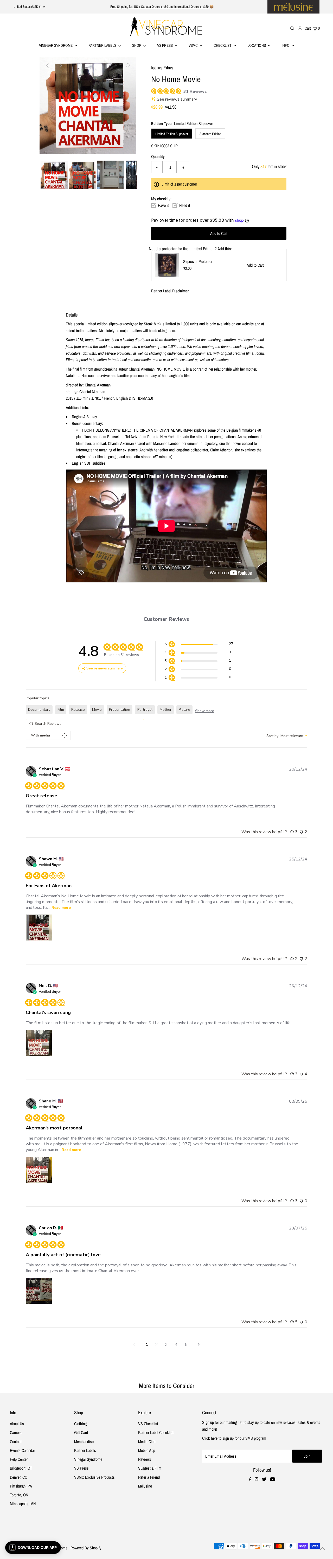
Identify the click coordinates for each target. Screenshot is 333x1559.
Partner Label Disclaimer (170, 291)
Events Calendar (22, 1450)
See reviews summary (177, 99)
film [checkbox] (60, 709)
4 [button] (176, 1344)
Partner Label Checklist (156, 1432)
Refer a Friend (149, 1477)
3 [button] (166, 1344)
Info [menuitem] (286, 45)
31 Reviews (195, 91)
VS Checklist (148, 1423)
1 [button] (146, 1344)
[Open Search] (292, 27)
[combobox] (286, 735)
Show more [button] (204, 710)
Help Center (19, 1459)
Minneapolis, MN (23, 1504)
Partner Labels (102, 45)
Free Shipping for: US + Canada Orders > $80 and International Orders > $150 (159, 6)
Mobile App (146, 1450)
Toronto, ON (19, 1495)
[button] (199, 645)
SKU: (155, 146)
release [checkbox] (78, 709)
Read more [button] (61, 907)
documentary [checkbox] (39, 709)
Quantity (158, 156)
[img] (153, 90)
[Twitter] (264, 1479)
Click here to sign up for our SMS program (234, 1438)
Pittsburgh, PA (21, 1486)
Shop (137, 45)
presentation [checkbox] (119, 709)
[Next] (60, 65)
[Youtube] (273, 1479)
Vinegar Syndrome (56, 45)
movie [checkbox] (97, 709)
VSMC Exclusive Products (94, 1477)
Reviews (144, 1459)
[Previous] (48, 65)
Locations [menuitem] (257, 45)
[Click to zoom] (128, 65)
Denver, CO (18, 1477)
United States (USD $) (28, 6)
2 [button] (156, 1344)
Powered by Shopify (86, 1548)
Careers (16, 1432)
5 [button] (186, 1344)
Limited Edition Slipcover (171, 133)
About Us (17, 1423)
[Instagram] (256, 1479)
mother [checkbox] (165, 709)
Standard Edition (210, 133)
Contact (16, 1441)
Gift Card (81, 1432)
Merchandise (84, 1441)
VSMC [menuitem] (193, 45)
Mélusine (145, 1486)
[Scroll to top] (322, 1548)
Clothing (80, 1423)
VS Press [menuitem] (165, 45)
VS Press (81, 1468)
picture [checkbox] (184, 709)
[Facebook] (250, 1479)
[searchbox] (85, 723)
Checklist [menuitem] (223, 45)
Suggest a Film (149, 1468)
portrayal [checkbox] (144, 709)
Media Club (146, 1441)
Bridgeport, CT (21, 1468)
